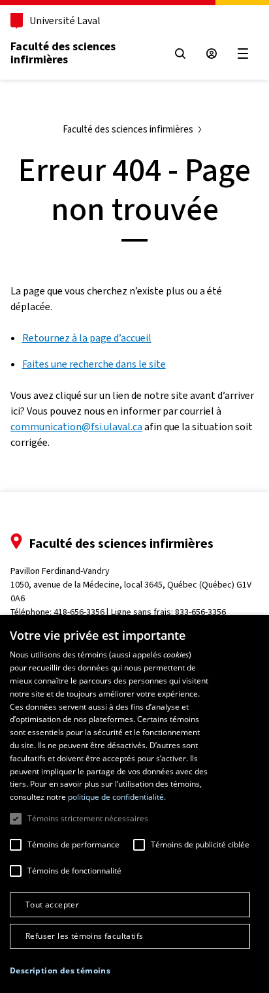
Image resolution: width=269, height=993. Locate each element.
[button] (60, 971)
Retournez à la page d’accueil (86, 338)
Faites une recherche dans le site (94, 364)
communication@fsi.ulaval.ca (76, 426)
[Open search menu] (180, 53)
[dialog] (134, 804)
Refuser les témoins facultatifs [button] (84, 935)
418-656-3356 (79, 612)
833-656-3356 (200, 612)
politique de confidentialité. (117, 796)
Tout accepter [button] (52, 904)
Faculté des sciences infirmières (63, 53)
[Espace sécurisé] (211, 53)
